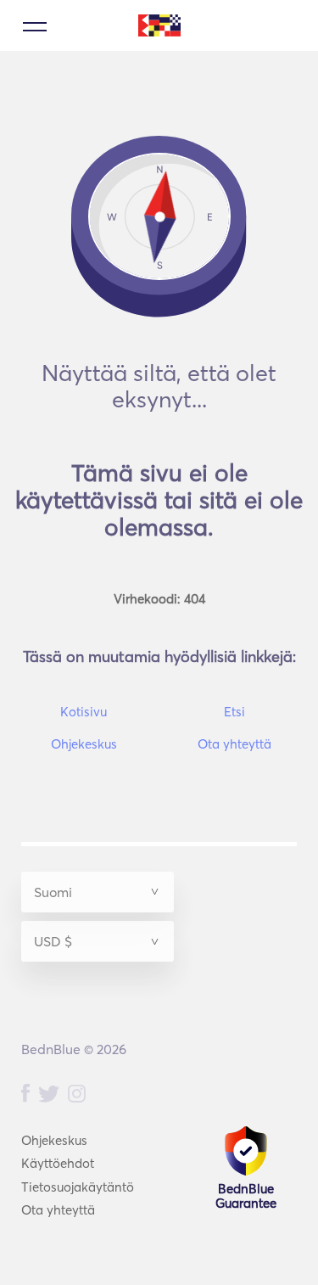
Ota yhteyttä (58, 1210)
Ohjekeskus (54, 1140)
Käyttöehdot (57, 1163)
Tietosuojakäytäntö (77, 1187)
